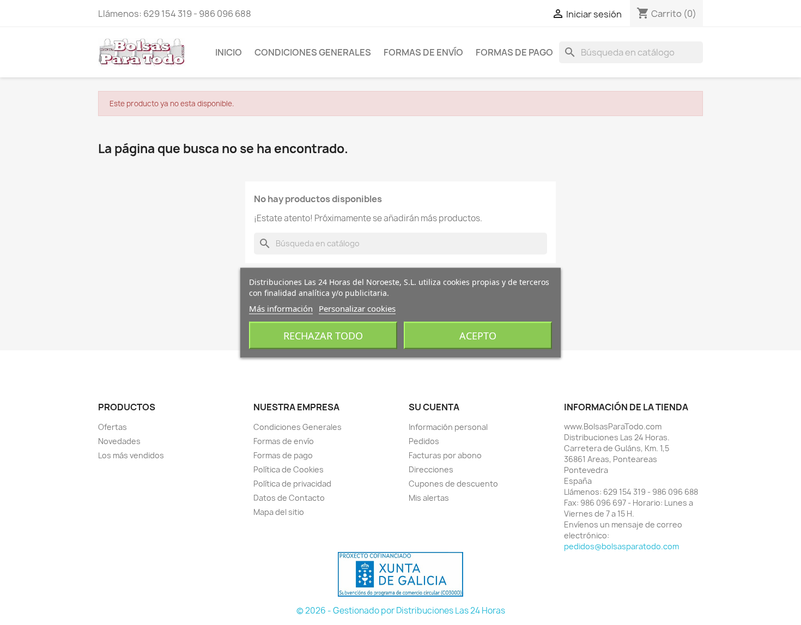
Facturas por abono (445, 455)
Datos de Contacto (289, 498)
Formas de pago (514, 52)
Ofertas (112, 427)
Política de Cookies (288, 469)
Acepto (477, 335)
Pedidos (424, 441)
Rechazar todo (323, 335)
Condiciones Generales (312, 52)
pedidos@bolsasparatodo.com (621, 546)
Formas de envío (423, 52)
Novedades (119, 441)
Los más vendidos (131, 455)
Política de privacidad (292, 483)
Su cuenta (434, 407)
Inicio (228, 52)
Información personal (448, 427)
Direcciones (431, 469)
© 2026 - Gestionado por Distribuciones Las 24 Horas (400, 610)
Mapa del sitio (278, 512)
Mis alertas (429, 498)
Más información (281, 307)
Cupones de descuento (453, 483)
